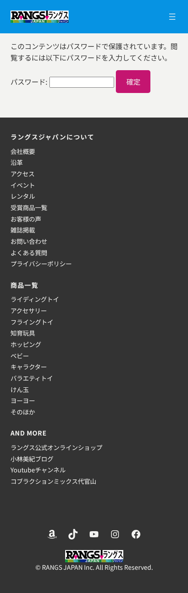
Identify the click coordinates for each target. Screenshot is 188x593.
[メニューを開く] (172, 16)
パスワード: (29, 81)
